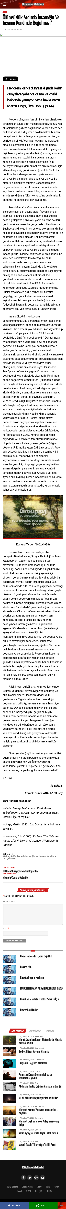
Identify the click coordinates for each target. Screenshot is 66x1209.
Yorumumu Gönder (14, 940)
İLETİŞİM (38, 1191)
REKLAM (49, 1191)
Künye (39, 1186)
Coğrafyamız (27, 1186)
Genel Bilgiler (12, 1186)
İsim (6, 928)
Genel (48, 1186)
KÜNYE (28, 1191)
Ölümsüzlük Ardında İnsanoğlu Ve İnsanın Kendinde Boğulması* (30, 857)
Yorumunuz (9, 901)
